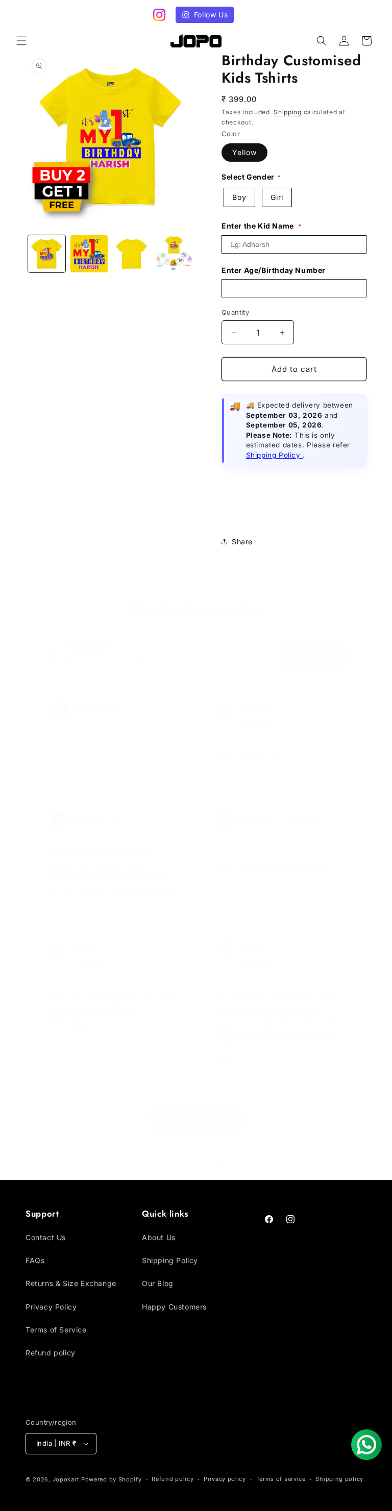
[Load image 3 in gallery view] (131, 253)
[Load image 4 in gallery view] (173, 253)
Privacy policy (225, 1478)
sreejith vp (97, 817)
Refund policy (51, 1352)
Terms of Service (56, 1329)
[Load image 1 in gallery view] (46, 253)
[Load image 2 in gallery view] (89, 253)
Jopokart (86, 646)
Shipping (288, 112)
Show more (233, 1062)
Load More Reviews (196, 1118)
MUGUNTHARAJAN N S (267, 824)
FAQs (35, 1260)
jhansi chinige (90, 955)
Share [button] (242, 541)
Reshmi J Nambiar (261, 715)
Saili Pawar (98, 708)
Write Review (313, 656)
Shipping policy (339, 1478)
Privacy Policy (51, 1306)
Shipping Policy (274, 455)
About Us (159, 1237)
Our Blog (158, 1283)
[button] (21, 41)
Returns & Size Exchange (71, 1283)
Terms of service (281, 1478)
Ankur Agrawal (259, 955)
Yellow (244, 152)
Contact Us (46, 1237)
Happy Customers (174, 1306)
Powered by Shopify (111, 1479)
